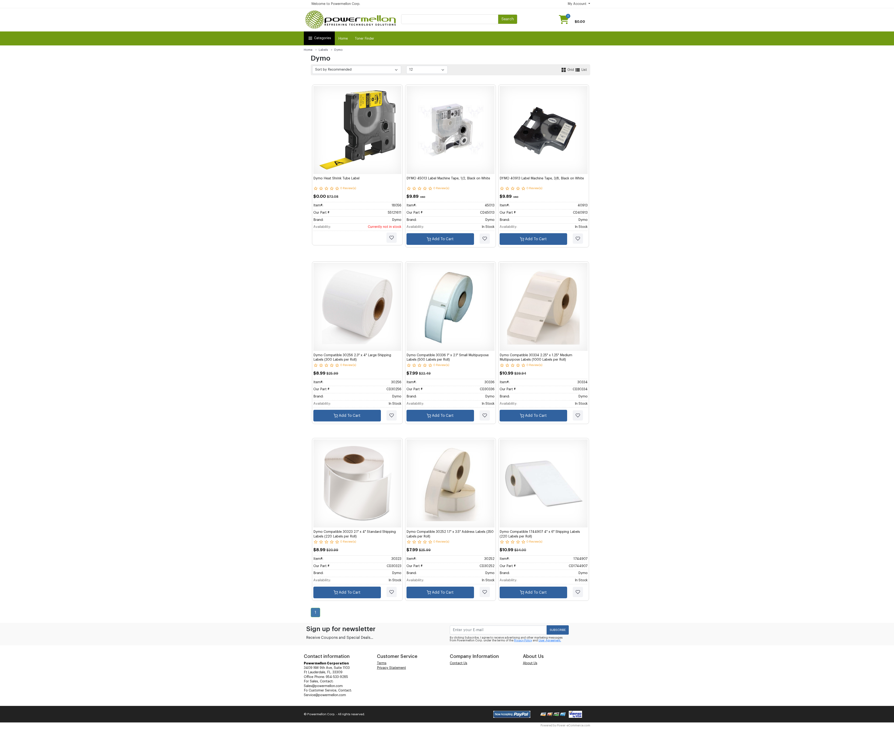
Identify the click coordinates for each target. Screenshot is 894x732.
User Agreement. (549, 640)
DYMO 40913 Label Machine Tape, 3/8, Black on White (542, 178)
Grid (570, 70)
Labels (323, 49)
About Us (530, 663)
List (583, 70)
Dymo (338, 49)
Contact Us (458, 663)
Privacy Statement (391, 668)
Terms (381, 663)
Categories (322, 38)
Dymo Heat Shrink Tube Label (336, 178)
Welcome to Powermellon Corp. (335, 4)
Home (343, 38)
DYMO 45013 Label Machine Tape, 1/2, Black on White (448, 178)
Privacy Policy (523, 640)
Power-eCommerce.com (573, 725)
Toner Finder (364, 38)
